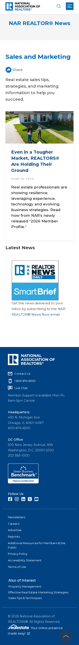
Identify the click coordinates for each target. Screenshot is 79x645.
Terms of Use (17, 567)
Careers (13, 523)
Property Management (24, 586)
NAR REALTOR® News (39, 23)
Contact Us (22, 373)
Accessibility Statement (24, 560)
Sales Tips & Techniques (25, 598)
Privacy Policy (17, 553)
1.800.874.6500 (25, 381)
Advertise (15, 530)
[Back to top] (65, 636)
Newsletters (16, 517)
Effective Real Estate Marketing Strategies (38, 592)
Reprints (14, 536)
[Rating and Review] (23, 482)
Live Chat (21, 388)
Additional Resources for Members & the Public (36, 545)
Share (17, 70)
